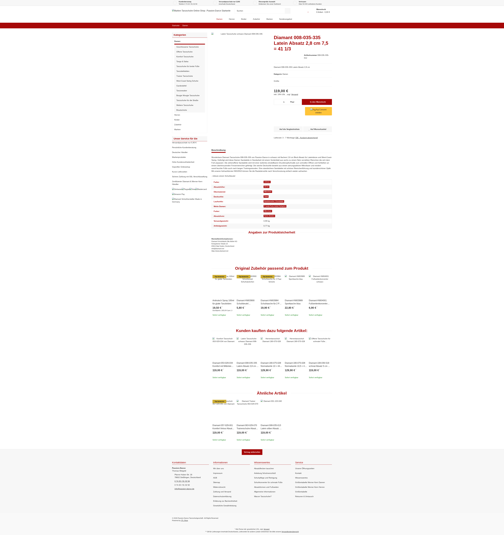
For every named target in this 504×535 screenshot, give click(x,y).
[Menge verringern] (277, 102)
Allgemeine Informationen (264, 492)
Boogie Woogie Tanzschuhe (188, 95)
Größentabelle (301, 492)
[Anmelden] (302, 11)
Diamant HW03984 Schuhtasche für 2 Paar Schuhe (271, 302)
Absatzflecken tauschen (264, 468)
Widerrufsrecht (219, 487)
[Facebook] (313, 519)
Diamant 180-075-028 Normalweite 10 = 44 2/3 (271, 365)
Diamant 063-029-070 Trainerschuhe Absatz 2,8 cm (247, 427)
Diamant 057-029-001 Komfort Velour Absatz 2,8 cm (222, 427)
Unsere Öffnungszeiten (304, 468)
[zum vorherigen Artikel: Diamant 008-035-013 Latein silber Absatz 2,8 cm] (323, 25)
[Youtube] (319, 519)
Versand (294, 94)
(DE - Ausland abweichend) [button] (306, 138)
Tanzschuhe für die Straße (187, 100)
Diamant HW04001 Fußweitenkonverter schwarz (318, 302)
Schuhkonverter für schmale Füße (268, 482)
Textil (266, 196)
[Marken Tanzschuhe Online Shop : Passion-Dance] (211, 19)
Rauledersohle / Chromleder (274, 201)
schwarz (267, 182)
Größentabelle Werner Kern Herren (310, 487)
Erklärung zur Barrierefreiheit (225, 501)
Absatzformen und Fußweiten (266, 487)
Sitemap (216, 482)
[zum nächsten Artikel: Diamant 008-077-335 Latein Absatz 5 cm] (329, 25)
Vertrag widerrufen (252, 452)
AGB (215, 478)
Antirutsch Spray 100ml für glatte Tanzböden (223, 302)
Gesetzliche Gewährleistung (224, 506)
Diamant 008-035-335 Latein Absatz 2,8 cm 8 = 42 (247, 365)
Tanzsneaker (181, 91)
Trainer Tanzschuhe (184, 76)
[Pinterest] (324, 519)
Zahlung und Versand (222, 492)
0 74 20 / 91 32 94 (190, 4)
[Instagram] (330, 519)
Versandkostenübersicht (290, 532)
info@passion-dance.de (184, 489)
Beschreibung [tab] (218, 150)
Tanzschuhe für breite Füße (187, 66)
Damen (285, 74)
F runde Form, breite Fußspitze (275, 206)
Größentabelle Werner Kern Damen (310, 482)
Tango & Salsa (182, 61)
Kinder (177, 120)
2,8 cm (266, 186)
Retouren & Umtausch (304, 496)
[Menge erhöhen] (299, 102)
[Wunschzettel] (308, 11)
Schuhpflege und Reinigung (265, 478)
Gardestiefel (181, 86)
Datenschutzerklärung (222, 496)
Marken (177, 129)
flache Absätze (269, 216)
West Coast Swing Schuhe (187, 81)
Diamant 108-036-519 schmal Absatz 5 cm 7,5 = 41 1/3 (320, 365)
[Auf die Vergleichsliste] (225, 278)
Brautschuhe (181, 110)
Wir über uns (218, 468)
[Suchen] (287, 11)
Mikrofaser (267, 191)
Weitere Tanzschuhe (184, 105)
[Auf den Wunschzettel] (231, 278)
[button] (189, 42)
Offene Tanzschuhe (184, 52)
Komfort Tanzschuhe (184, 57)
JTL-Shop (184, 520)
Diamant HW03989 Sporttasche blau (294, 302)
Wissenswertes (301, 478)
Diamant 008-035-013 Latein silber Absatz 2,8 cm (271, 427)
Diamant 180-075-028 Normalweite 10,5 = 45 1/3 (295, 365)
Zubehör (177, 125)
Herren (177, 115)
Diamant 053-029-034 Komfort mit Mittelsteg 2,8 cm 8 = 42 (222, 365)
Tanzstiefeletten (182, 71)
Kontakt (298, 473)
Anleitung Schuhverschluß (265, 473)
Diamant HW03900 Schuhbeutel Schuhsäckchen (245, 302)
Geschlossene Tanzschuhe (187, 47)
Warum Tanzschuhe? (263, 496)
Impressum (217, 473)
